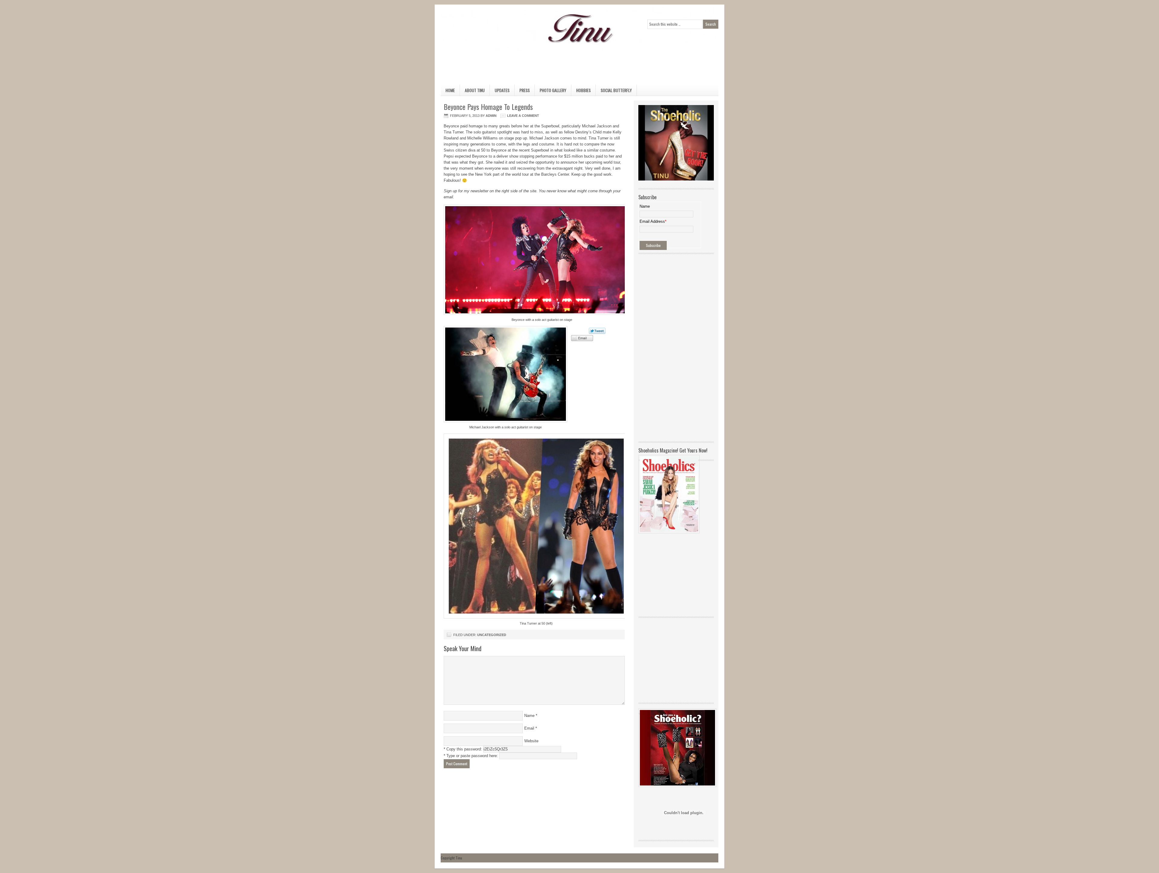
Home (450, 90)
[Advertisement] (573, 64)
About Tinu (475, 90)
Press (524, 90)
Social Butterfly (616, 90)
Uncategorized (491, 635)
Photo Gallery (553, 90)
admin (491, 115)
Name (529, 715)
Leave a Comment (523, 115)
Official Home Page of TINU (486, 28)
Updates (502, 90)
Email (529, 728)
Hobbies (581, 91)
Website (531, 741)
